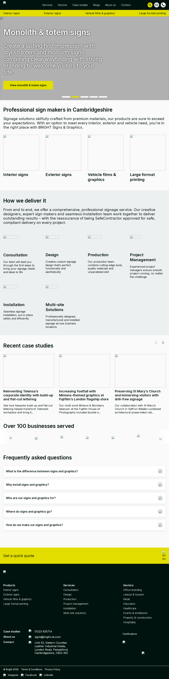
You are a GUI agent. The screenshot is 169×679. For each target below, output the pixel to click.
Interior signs (11, 13)
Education (129, 603)
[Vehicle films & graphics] (105, 152)
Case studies (80, 5)
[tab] (66, 97)
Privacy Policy (52, 669)
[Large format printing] (148, 152)
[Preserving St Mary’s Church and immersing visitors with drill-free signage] (140, 371)
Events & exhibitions (135, 613)
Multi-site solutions (74, 613)
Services (47, 5)
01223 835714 (43, 631)
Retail (126, 599)
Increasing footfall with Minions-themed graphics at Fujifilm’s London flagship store (84, 395)
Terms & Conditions (31, 669)
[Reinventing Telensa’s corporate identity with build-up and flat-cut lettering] (28, 371)
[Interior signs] (21, 152)
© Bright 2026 (10, 669)
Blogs (96, 5)
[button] (150, 4)
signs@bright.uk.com (48, 637)
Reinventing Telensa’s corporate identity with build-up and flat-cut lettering (28, 395)
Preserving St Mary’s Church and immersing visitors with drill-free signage (138, 395)
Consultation (70, 590)
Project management (75, 603)
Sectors (62, 5)
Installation (69, 608)
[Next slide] (163, 345)
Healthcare (129, 608)
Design (67, 594)
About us (110, 5)
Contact (126, 5)
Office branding (132, 590)
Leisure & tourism (133, 594)
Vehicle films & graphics (100, 13)
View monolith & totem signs (28, 85)
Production (69, 599)
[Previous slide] (156, 345)
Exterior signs (52, 13)
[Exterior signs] (63, 152)
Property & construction (137, 617)
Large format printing (152, 13)
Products (9, 585)
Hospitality (129, 622)
